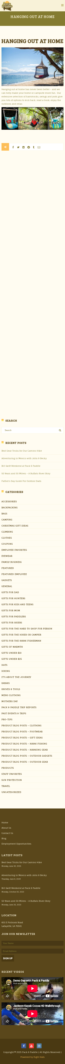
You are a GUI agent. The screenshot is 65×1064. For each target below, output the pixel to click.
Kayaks (6, 683)
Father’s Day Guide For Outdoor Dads (21, 481)
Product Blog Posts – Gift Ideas (22, 737)
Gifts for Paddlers (14, 616)
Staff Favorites (12, 774)
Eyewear (7, 556)
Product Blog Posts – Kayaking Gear (25, 749)
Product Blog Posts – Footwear (22, 731)
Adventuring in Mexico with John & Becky (24, 458)
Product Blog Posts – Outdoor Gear (25, 761)
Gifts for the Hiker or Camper (21, 634)
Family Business (12, 562)
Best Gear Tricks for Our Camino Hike (22, 450)
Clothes (7, 537)
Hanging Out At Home (32, 41)
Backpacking (10, 507)
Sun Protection (12, 780)
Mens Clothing (11, 695)
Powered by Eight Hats (32, 1057)
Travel (6, 786)
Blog (4, 838)
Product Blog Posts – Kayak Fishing (24, 743)
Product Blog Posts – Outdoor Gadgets (27, 755)
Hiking (6, 671)
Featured (8, 568)
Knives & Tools (11, 689)
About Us (6, 827)
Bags (4, 513)
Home (5, 822)
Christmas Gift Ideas (15, 525)
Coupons (7, 544)
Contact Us (7, 833)
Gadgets (7, 580)
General (7, 586)
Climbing (7, 531)
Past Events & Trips (14, 713)
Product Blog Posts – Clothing (22, 725)
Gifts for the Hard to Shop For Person (27, 628)
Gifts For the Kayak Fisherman (21, 640)
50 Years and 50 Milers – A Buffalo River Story (26, 473)
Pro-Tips (7, 719)
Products (8, 768)
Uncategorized (11, 792)
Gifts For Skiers (12, 622)
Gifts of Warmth (12, 646)
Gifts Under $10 (12, 653)
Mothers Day (10, 701)
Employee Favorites (14, 550)
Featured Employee (14, 574)
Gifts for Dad (10, 592)
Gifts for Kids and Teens (17, 604)
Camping (7, 519)
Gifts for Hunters (13, 598)
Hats (4, 665)
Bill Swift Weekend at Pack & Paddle (21, 466)
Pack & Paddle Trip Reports (19, 707)
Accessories (9, 501)
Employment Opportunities (16, 843)
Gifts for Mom (11, 610)
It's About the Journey (16, 677)
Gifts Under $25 (12, 659)
